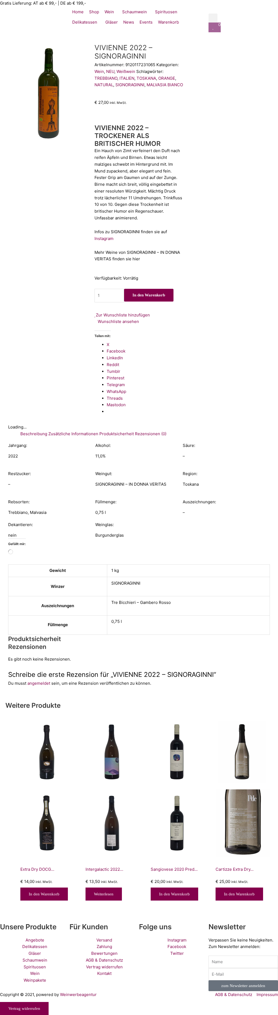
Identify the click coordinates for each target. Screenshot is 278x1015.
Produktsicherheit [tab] (116, 433)
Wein (99, 71)
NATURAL (103, 84)
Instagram (103, 238)
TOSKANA (146, 78)
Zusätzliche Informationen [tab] (73, 433)
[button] (212, 18)
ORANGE (166, 78)
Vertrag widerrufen (24, 1008)
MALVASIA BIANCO (165, 84)
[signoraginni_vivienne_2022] (49, 93)
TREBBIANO (105, 78)
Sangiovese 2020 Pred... (174, 869)
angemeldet (38, 683)
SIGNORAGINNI (129, 84)
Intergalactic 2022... (104, 869)
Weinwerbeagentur (78, 994)
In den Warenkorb (148, 295)
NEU (110, 71)
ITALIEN (126, 78)
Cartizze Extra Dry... (235, 869)
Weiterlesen (103, 894)
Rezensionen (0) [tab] (150, 433)
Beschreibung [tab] (33, 433)
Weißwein (125, 71)
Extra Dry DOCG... (37, 869)
